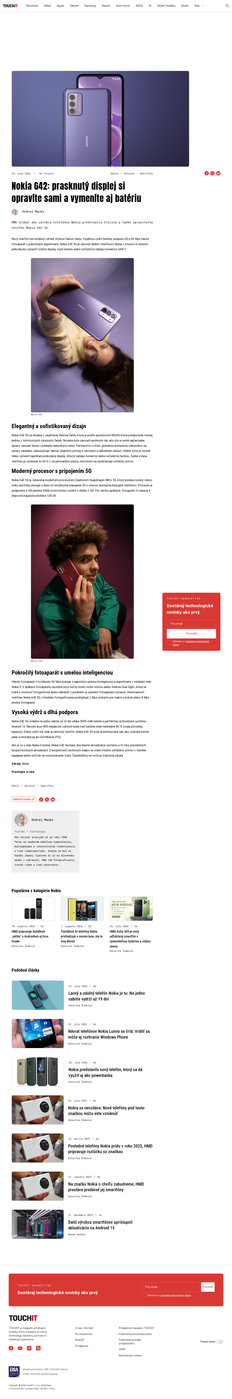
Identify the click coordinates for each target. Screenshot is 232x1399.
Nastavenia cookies (130, 1355)
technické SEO (18, 1388)
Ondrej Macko (33, 211)
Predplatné (81, 1346)
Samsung (90, 5)
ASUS (139, 5)
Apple (60, 5)
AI (150, 5)
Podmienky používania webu (135, 1334)
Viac (197, 5)
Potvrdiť (191, 633)
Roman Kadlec (77, 1234)
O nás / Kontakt (84, 1328)
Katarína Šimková (23, 946)
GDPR (122, 1349)
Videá (47, 5)
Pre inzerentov (83, 1334)
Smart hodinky (166, 5)
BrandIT (80, 1339)
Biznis (184, 5)
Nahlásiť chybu (22, 799)
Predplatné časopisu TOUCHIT (136, 1328)
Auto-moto (123, 5)
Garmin (74, 5)
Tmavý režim (208, 1341)
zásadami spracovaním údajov (175, 1295)
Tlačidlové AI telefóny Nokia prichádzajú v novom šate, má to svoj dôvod (82, 936)
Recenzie (32, 5)
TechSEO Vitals (47, 1388)
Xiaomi (106, 5)
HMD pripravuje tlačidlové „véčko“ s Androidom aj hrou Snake (30, 936)
